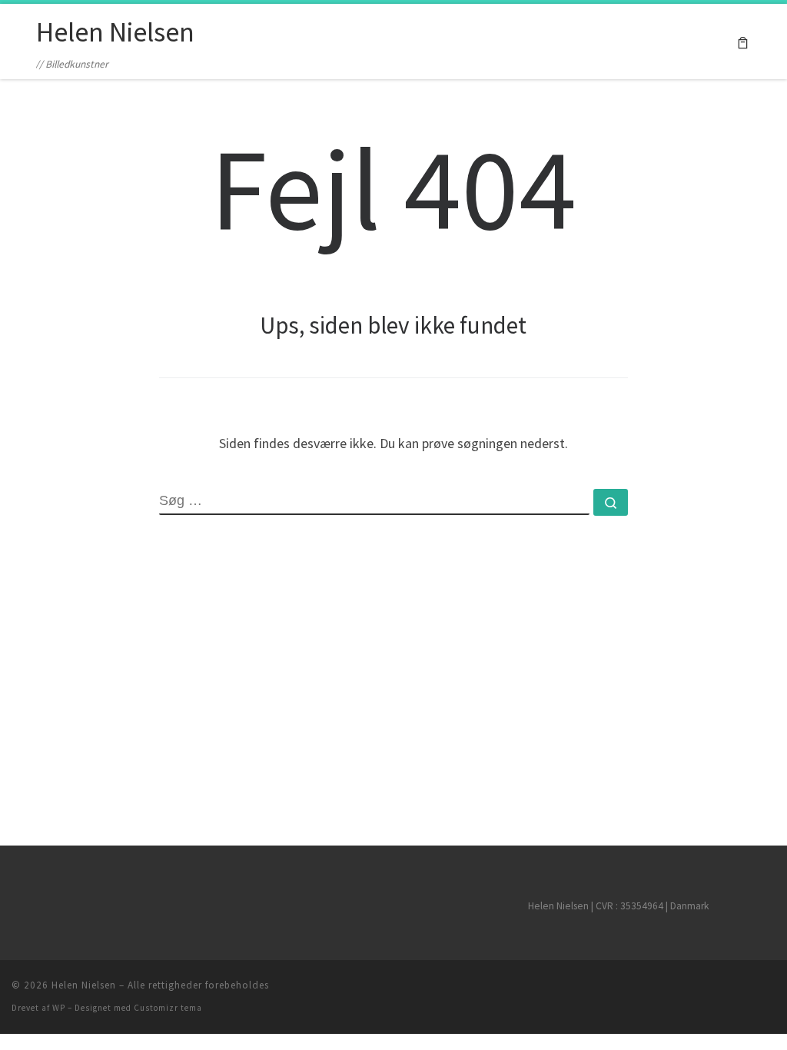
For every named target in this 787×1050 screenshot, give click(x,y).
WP (58, 1007)
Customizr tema (168, 1007)
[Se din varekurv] (742, 41)
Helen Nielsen (83, 985)
